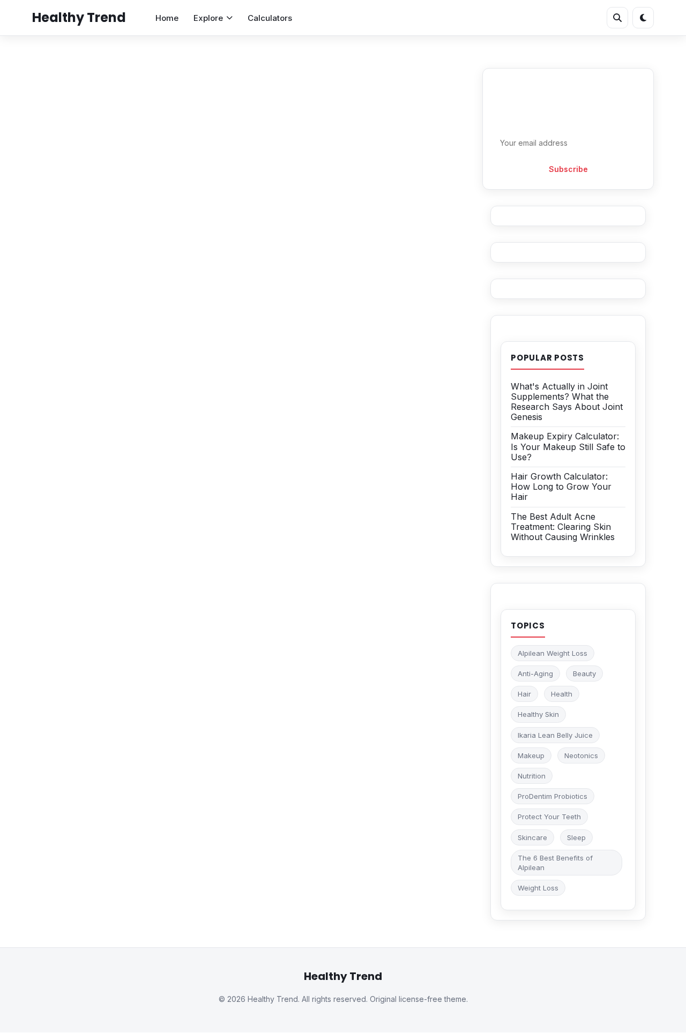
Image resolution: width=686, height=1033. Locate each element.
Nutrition (532, 776)
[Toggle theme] (643, 17)
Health (561, 694)
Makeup (531, 755)
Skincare (532, 837)
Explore (208, 18)
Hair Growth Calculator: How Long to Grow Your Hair (561, 486)
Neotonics (581, 755)
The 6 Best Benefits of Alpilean (555, 863)
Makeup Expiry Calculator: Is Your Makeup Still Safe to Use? (568, 446)
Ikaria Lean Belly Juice (555, 735)
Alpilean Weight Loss (552, 653)
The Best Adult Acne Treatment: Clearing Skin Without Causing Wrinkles (563, 526)
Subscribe (568, 169)
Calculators (270, 18)
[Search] (617, 17)
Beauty (584, 673)
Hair (524, 694)
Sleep (576, 837)
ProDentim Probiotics (552, 796)
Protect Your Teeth (549, 816)
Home (166, 18)
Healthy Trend (79, 17)
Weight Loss (538, 888)
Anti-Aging (535, 673)
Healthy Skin (538, 714)
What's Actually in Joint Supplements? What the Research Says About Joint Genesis (567, 402)
